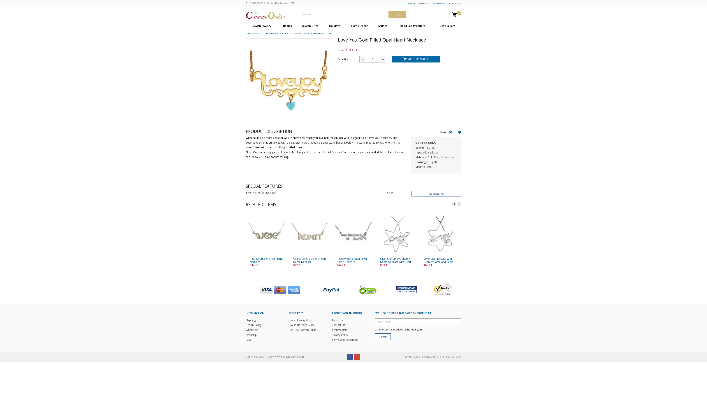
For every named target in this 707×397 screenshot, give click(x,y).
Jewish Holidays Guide (302, 325)
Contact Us (455, 3)
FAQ (248, 339)
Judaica (287, 26)
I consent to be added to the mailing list (400, 329)
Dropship (251, 335)
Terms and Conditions (345, 339)
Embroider (436, 194)
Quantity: (343, 59)
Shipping (423, 3)
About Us (337, 320)
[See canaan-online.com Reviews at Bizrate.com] (406, 289)
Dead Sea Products (412, 26)
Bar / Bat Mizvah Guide (302, 330)
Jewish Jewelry (261, 26)
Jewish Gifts (310, 26)
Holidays (334, 26)
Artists (382, 26)
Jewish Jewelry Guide (301, 320)
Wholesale (252, 330)
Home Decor (359, 26)
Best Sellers (447, 26)
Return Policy (253, 325)
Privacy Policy (340, 335)
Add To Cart (418, 59)
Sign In (411, 3)
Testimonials (438, 3)
